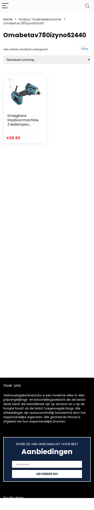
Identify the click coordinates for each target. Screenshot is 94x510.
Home (7, 19)
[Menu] (5, 6)
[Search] (87, 6)
